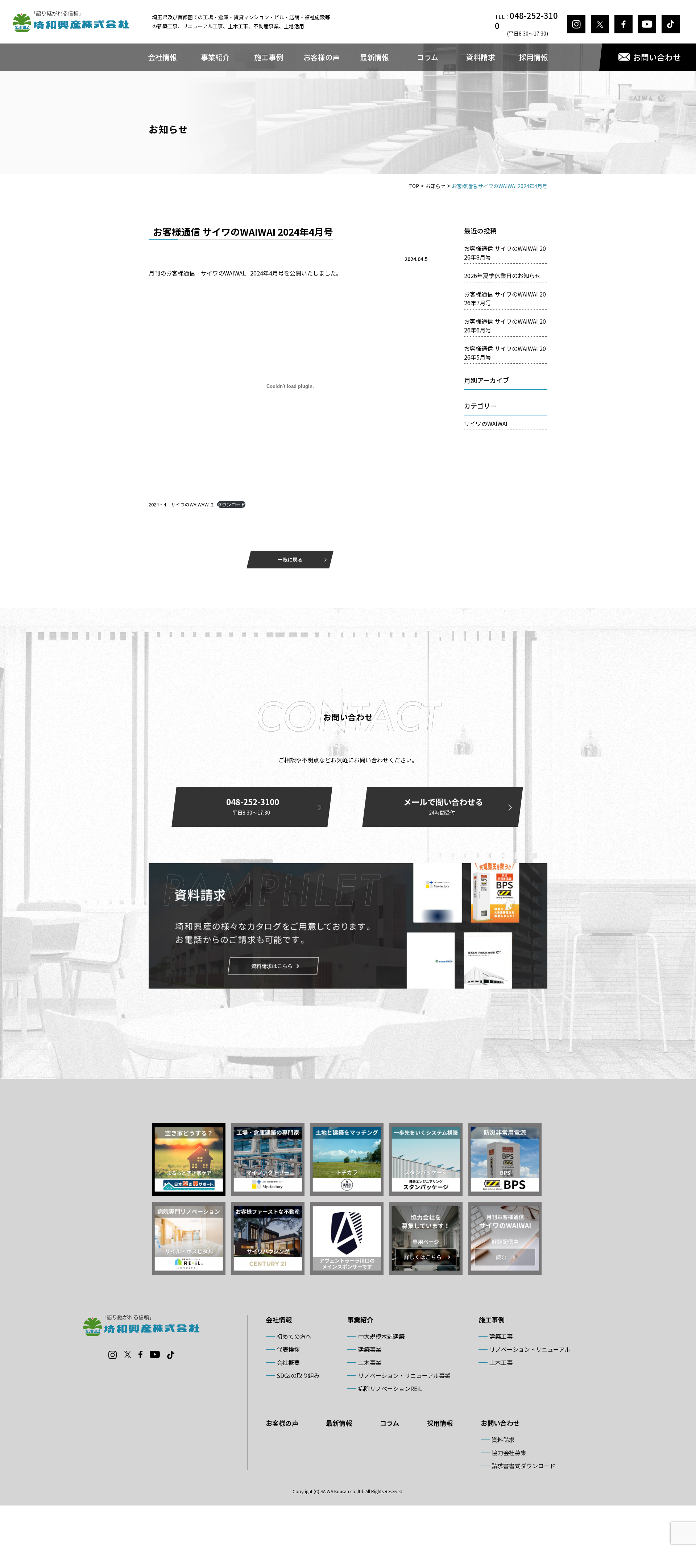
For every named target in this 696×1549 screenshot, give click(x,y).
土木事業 (369, 1362)
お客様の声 (321, 57)
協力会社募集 (509, 1452)
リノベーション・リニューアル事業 (404, 1375)
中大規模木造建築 (381, 1336)
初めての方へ (294, 1336)
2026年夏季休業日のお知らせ (502, 275)
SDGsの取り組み (298, 1375)
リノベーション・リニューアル (529, 1349)
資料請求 (480, 57)
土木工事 (501, 1362)
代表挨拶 (288, 1349)
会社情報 (162, 57)
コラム (427, 57)
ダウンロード (231, 504)
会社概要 (288, 1362)
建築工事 (501, 1336)
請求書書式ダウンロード (523, 1465)
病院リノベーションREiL (390, 1388)
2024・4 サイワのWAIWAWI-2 (181, 504)
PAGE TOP (675, 1496)
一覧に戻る (290, 559)
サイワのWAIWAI (486, 423)
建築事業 (369, 1349)
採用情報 (533, 57)
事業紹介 (215, 57)
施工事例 (268, 57)
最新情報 (374, 57)
